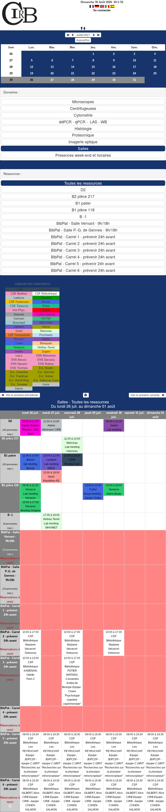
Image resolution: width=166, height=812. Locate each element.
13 (52, 66)
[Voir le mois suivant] (93, 35)
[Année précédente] (67, 35)
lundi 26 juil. (30, 412)
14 (72, 66)
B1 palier (10, 455)
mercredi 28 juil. (72, 415)
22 (93, 73)
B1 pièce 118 (10, 485)
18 (154, 66)
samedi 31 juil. (134, 412)
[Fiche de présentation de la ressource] (10, 806)
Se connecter (102, 10)
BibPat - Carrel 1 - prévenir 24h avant (10, 610)
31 (134, 80)
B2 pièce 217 (10, 438)
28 (11, 66)
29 (11, 73)
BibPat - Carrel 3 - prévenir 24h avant (10, 662)
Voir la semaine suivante (146, 395)
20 (52, 73)
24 (134, 73)
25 (154, 73)
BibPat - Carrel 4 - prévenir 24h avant (10, 712)
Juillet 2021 (83, 35)
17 (134, 66)
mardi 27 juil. (51, 412)
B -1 (10, 515)
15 (93, 66)
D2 (10, 421)
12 (31, 66)
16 (113, 66)
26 (11, 53)
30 (11, 80)
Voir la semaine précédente (21, 395)
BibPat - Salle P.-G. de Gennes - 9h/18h (10, 573)
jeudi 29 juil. (93, 412)
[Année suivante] (98, 35)
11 (154, 60)
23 (113, 73)
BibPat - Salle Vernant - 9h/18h (10, 537)
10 (134, 60)
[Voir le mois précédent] (72, 35)
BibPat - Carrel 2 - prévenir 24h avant (10, 636)
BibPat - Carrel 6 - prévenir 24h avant (10, 785)
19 (31, 73)
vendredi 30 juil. (114, 415)
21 (72, 73)
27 (11, 60)
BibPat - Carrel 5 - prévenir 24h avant (10, 738)
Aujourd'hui (83, 40)
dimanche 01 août (155, 415)
